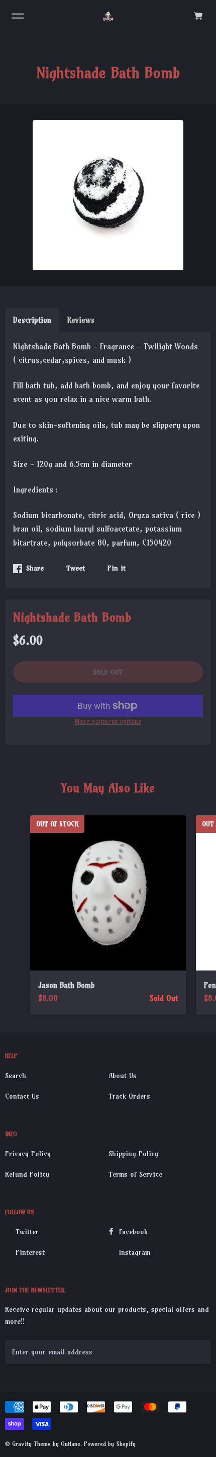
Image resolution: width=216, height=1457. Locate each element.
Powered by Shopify (110, 1443)
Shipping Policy (133, 1153)
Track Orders (129, 1096)
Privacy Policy (28, 1153)
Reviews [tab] (80, 320)
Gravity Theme (31, 1443)
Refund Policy (27, 1174)
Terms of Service (135, 1174)
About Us (123, 1075)
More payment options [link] (108, 721)
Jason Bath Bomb (66, 985)
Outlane (70, 1443)
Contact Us (22, 1096)
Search (15, 1075)
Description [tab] (32, 320)
